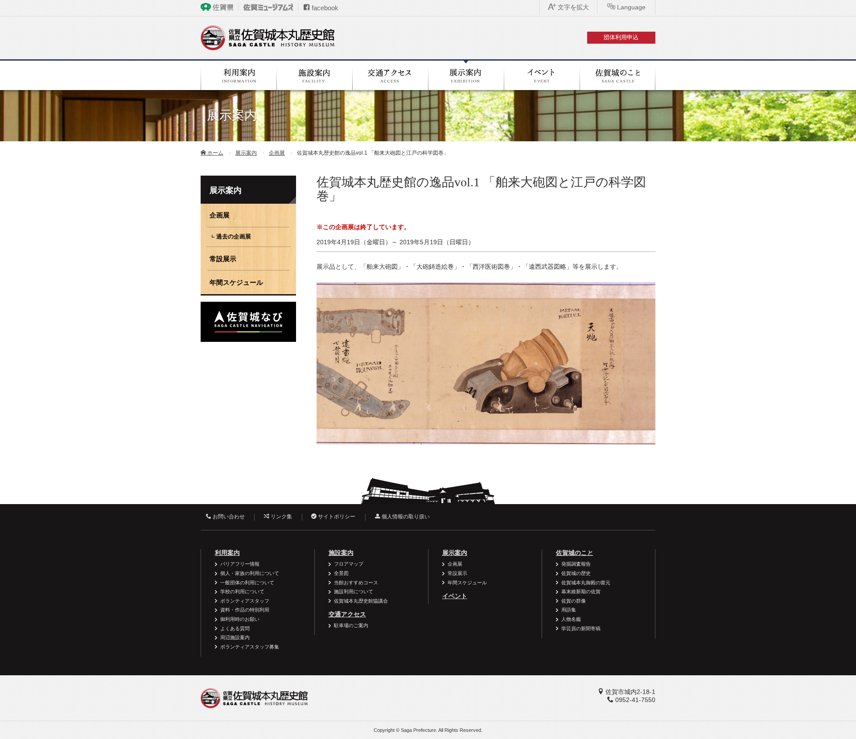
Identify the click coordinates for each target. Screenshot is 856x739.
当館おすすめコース (356, 582)
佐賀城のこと (574, 552)
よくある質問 (235, 628)
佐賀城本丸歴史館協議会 (361, 601)
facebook (324, 8)
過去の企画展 (233, 237)
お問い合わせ (228, 516)
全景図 (341, 573)
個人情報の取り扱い (405, 516)
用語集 (568, 609)
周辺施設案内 (235, 637)
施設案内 (341, 552)
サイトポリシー (336, 516)
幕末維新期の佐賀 (581, 591)
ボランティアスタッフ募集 (249, 646)
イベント (454, 595)
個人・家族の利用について (249, 573)
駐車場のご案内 (351, 625)
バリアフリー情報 (239, 564)
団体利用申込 (621, 37)
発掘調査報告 (576, 564)
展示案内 (246, 153)
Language (630, 7)
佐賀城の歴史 (576, 573)
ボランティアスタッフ (244, 601)
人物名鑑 (571, 619)
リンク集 (280, 516)
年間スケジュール (236, 282)
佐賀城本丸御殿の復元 (585, 582)
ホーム (214, 153)
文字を (572, 7)
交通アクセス (347, 614)
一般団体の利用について (247, 582)
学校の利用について (242, 591)
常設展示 (223, 259)
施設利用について (353, 591)
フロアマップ (348, 564)
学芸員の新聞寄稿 (581, 628)
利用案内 (227, 552)
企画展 (277, 153)
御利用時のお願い (239, 619)
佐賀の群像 (573, 601)
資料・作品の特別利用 (244, 609)
